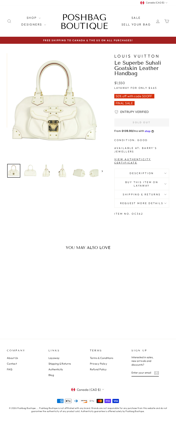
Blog (51, 375)
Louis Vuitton (137, 56)
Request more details (141, 203)
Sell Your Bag (136, 24)
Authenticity (55, 369)
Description (142, 173)
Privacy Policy (98, 363)
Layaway (54, 358)
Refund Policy (98, 369)
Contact (12, 363)
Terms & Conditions (101, 358)
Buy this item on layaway (141, 184)
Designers (32, 24)
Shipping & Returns (142, 194)
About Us (12, 358)
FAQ (9, 369)
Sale (136, 17)
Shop (32, 17)
